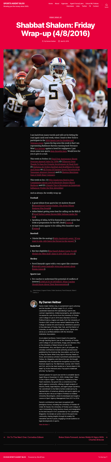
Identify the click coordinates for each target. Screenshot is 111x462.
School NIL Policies (92, 3)
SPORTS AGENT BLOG (13, 3)
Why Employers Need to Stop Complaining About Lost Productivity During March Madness (52, 183)
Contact (96, 6)
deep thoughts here (58, 151)
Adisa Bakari (37, 290)
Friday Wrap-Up (55, 17)
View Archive (44, 424)
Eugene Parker (46, 290)
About (57, 3)
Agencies (64, 3)
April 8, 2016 (65, 41)
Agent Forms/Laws (76, 3)
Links (78, 6)
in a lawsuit (40, 148)
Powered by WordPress (36, 457)
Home (51, 3)
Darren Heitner (51, 41)
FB (90, 6)
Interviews (70, 6)
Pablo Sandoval (56, 290)
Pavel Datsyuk (66, 290)
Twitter (84, 6)
